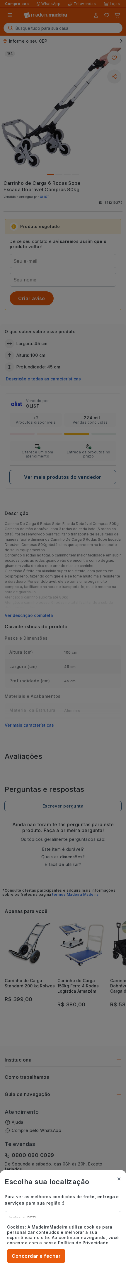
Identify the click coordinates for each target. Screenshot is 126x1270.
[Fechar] (119, 1179)
